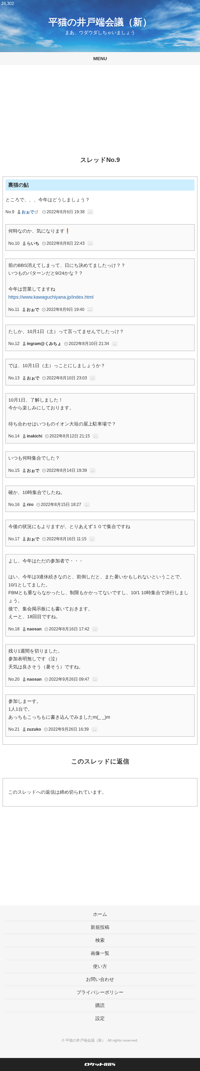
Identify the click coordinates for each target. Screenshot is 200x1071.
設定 (100, 1018)
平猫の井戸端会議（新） (100, 22)
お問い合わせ (100, 979)
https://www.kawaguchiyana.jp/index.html (50, 297)
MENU (100, 58)
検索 (100, 940)
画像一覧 (100, 953)
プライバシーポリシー (100, 992)
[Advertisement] (100, 114)
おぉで (28, 212)
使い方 (100, 966)
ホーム (100, 914)
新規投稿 (100, 927)
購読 (100, 1005)
